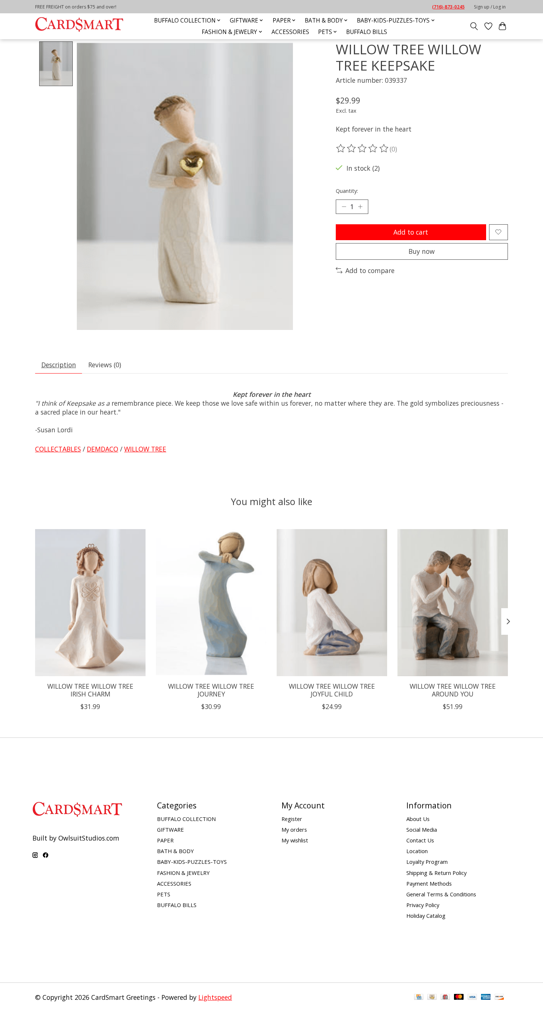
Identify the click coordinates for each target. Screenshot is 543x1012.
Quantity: (347, 190)
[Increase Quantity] (360, 206)
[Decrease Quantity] (344, 206)
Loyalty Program (427, 861)
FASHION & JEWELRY (183, 872)
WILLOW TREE (145, 448)
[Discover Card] (499, 997)
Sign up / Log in (490, 7)
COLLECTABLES (58, 448)
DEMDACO (102, 448)
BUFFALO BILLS (366, 32)
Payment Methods (429, 883)
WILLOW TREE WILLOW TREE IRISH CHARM (90, 690)
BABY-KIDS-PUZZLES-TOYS (192, 861)
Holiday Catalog (425, 915)
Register (291, 818)
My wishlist (294, 840)
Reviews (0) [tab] (104, 364)
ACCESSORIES (290, 32)
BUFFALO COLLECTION (186, 818)
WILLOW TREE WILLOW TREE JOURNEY (211, 690)
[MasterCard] (459, 997)
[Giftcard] (445, 997)
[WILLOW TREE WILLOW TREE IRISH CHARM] (90, 602)
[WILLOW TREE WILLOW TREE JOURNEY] (211, 602)
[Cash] (432, 997)
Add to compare (370, 270)
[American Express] (486, 997)
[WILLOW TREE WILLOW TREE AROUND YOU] (452, 602)
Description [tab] (58, 364)
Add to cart (410, 232)
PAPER (165, 840)
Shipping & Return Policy (436, 872)
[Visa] (472, 997)
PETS (163, 894)
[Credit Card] (418, 997)
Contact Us (420, 840)
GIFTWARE (170, 829)
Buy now (422, 251)
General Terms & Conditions (441, 894)
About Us (418, 818)
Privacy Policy (422, 905)
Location (417, 851)
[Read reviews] (363, 148)
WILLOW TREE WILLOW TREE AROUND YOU (453, 690)
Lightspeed (215, 997)
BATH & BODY (175, 851)
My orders (294, 829)
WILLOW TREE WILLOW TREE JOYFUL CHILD (332, 690)
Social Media (421, 829)
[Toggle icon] (474, 26)
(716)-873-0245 (448, 7)
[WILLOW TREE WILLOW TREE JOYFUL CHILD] (332, 602)
